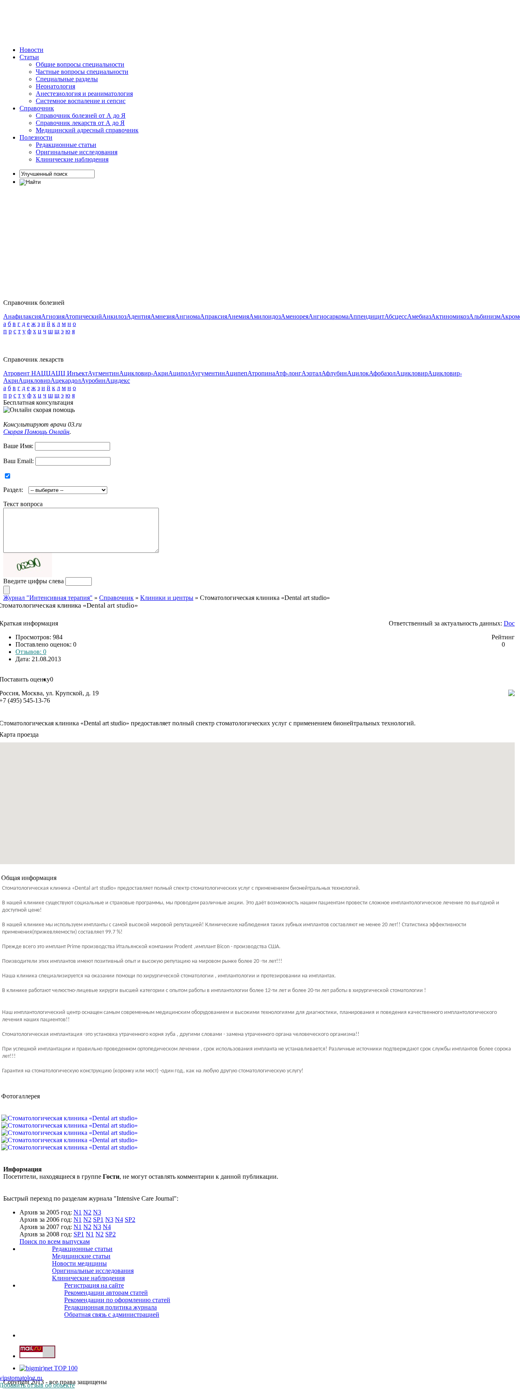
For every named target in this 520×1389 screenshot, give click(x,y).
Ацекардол (65, 380)
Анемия (238, 316)
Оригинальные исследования (76, 152)
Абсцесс (395, 316)
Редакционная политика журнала (110, 1307)
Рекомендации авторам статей (106, 1292)
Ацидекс (118, 380)
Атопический (83, 316)
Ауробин (93, 380)
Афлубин (334, 373)
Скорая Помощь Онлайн (36, 431)
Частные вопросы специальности (82, 71)
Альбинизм (484, 316)
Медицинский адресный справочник (87, 130)
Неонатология (55, 86)
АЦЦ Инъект (69, 373)
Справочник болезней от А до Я (81, 115)
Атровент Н (19, 373)
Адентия (138, 316)
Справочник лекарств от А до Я (80, 122)
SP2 (130, 1219)
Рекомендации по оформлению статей (117, 1299)
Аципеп (236, 373)
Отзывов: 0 (30, 651)
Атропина (261, 373)
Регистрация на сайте (94, 1285)
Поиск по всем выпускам (55, 1241)
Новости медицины (79, 1263)
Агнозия (53, 316)
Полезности (36, 137)
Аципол (179, 373)
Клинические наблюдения (72, 159)
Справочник (37, 108)
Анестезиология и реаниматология (84, 93)
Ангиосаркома (328, 316)
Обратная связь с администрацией (111, 1314)
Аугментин (103, 373)
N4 (119, 1219)
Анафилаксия (22, 316)
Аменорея (294, 316)
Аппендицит (366, 316)
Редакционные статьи (66, 144)
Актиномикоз (450, 316)
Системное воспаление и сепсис (81, 100)
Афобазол (382, 373)
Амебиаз (419, 316)
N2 (87, 1212)
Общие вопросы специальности (80, 64)
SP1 (98, 1219)
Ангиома (187, 316)
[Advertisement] (151, 21)
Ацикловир (412, 373)
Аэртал (311, 373)
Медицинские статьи (81, 1256)
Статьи (29, 57)
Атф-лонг (288, 373)
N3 (97, 1212)
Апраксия (213, 316)
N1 (78, 1212)
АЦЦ (43, 373)
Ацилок (358, 373)
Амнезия (162, 316)
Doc (509, 623)
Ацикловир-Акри (143, 373)
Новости (31, 49)
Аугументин (208, 373)
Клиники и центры (166, 597)
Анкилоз (114, 316)
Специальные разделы (67, 78)
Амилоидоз (265, 316)
